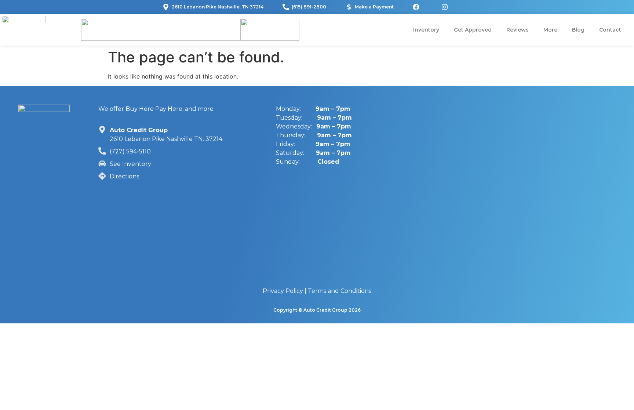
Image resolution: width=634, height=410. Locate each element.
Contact (610, 29)
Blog (578, 29)
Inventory (426, 29)
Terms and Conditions (339, 290)
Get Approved (473, 29)
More (550, 29)
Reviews (517, 29)
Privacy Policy (283, 290)
